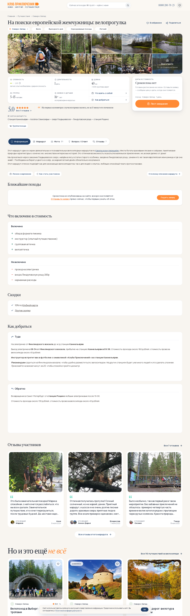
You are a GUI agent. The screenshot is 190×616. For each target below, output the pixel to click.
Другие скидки (22, 310)
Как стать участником (49, 174)
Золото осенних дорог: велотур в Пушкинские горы (151, 610)
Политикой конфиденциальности (68, 610)
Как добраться (102, 100)
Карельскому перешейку (107, 150)
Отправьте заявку (60, 198)
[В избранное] (58, 563)
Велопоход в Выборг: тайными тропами (30, 610)
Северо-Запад (22, 604)
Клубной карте (30, 305)
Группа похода (19, 126)
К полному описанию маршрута (163, 174)
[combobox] (97, 5)
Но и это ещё (37, 551)
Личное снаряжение (22, 174)
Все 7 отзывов (22, 111)
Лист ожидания (159, 103)
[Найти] (127, 5)
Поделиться (175, 23)
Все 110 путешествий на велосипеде (160, 553)
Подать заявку (168, 197)
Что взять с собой (103, 93)
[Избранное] (179, 5)
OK (144, 609)
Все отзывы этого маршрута (93, 534)
